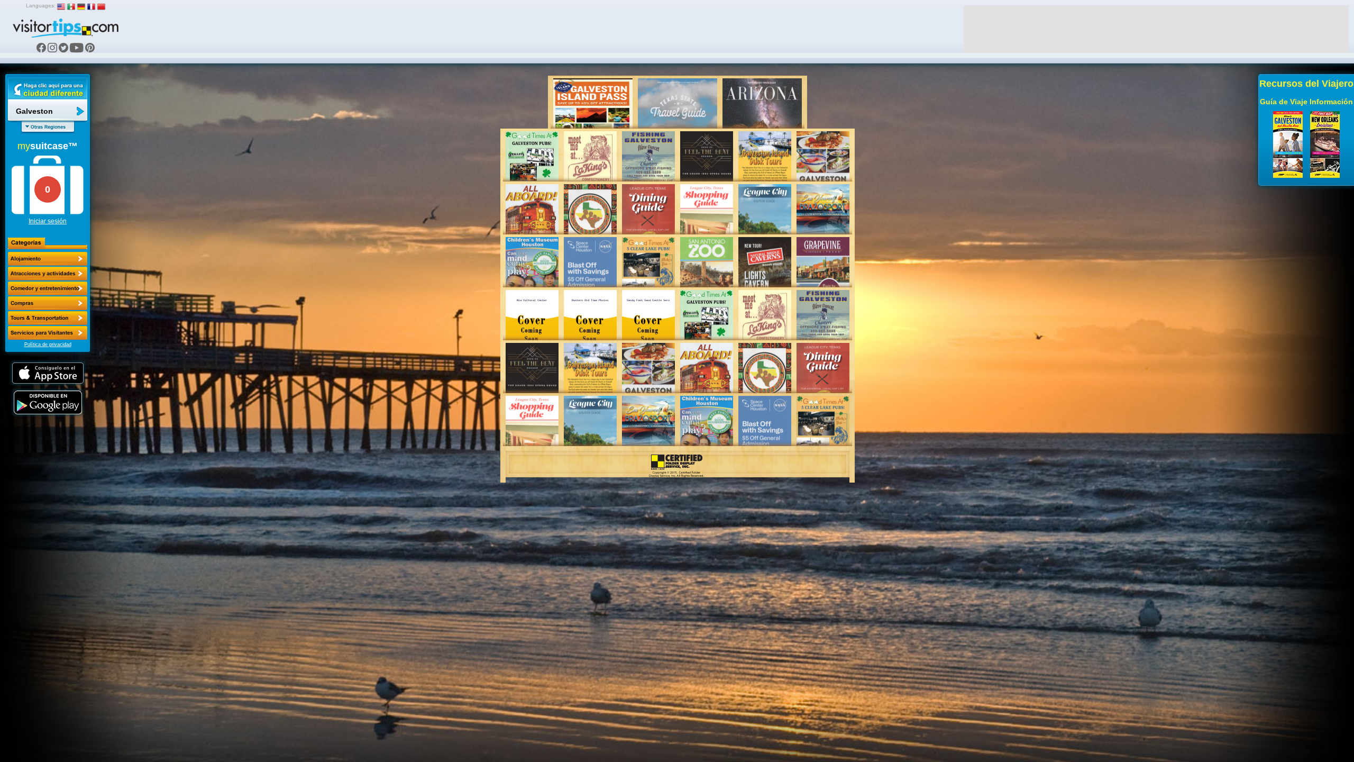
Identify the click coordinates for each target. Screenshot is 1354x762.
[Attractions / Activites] (47, 273)
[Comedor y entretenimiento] (47, 288)
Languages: (41, 5)
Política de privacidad (47, 344)
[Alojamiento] (47, 259)
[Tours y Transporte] (47, 318)
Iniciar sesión (48, 221)
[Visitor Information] (47, 333)
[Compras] (47, 303)
